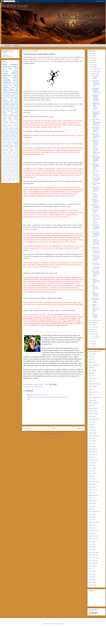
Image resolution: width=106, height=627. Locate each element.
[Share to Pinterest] (56, 384)
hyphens (16, 167)
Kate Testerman (93, 449)
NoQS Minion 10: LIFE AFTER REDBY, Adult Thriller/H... (96, 151)
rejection (12, 149)
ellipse (15, 166)
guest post (7, 67)
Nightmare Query (10, 75)
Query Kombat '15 (8, 84)
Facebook (5, 139)
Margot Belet (92, 484)
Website (16, 45)
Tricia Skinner (92, 574)
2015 (92, 65)
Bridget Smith (92, 378)
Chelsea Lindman (93, 392)
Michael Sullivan (14, 156)
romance (4, 174)
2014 (92, 67)
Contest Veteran (14, 138)
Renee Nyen (92, 541)
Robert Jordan (6, 142)
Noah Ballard (92, 517)
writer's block (11, 180)
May (93, 329)
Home (54, 428)
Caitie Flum (92, 381)
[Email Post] (46, 384)
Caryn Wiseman (93, 386)
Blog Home (7, 45)
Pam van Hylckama (94, 522)
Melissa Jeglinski (93, 495)
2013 (92, 341)
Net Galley (15, 141)
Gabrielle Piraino (93, 408)
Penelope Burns (93, 530)
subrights (4, 178)
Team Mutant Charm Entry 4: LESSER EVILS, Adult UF (96, 242)
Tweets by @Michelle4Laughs (8, 55)
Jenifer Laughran (93, 411)
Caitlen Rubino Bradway (95, 384)
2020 (92, 53)
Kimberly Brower (93, 454)
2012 (92, 343)
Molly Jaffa (91, 508)
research (14, 172)
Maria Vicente (92, 487)
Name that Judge (13, 107)
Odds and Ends (13, 129)
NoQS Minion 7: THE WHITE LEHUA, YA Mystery (96, 129)
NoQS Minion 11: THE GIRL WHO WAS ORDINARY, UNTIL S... (96, 158)
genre (8, 133)
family (4, 111)
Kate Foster (92, 443)
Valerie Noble (92, 579)
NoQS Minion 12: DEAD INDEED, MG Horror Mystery (96, 166)
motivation (10, 148)
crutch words (5, 166)
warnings (9, 179)
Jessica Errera (92, 432)
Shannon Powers (93, 555)
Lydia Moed (92, 476)
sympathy (9, 178)
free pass (15, 132)
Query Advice (7, 101)
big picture (16, 163)
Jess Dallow (92, 427)
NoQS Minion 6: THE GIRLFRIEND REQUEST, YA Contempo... (96, 122)
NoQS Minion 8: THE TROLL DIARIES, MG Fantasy (96, 136)
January (94, 338)
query (32, 386)
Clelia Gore (92, 394)
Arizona (7, 153)
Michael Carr (92, 498)
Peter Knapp (92, 533)
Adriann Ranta (92, 354)
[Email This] (49, 384)
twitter (17, 178)
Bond (8, 138)
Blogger (61, 623)
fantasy (4, 125)
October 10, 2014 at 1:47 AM (41, 395)
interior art (10, 168)
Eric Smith (91, 405)
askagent (7, 163)
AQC (10, 128)
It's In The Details (14, 6)
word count (5, 180)
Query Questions (38, 386)
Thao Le (91, 568)
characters (15, 124)
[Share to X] (52, 384)
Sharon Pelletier (93, 557)
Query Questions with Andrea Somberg (95, 293)
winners (4, 152)
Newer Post (26, 428)
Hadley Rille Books (9, 155)
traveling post (7, 124)
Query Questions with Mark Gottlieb (95, 315)
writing (16, 82)
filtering (16, 146)
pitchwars (5, 107)
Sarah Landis (92, 549)
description (11, 166)
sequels (16, 122)
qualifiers (13, 171)
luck (13, 168)
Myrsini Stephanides (94, 511)
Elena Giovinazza (93, 403)
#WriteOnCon (15, 152)
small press (10, 175)
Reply (28, 399)
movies (11, 122)
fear (4, 110)
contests (5, 91)
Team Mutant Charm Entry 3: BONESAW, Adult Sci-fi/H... (96, 234)
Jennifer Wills (92, 422)
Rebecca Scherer (93, 538)
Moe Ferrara (92, 506)
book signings (7, 143)
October (94, 73)
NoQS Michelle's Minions (96, 184)
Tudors (16, 160)
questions (15, 125)
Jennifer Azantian (93, 413)
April (93, 331)
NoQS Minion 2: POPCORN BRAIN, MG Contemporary (96, 90)
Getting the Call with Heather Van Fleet (96, 179)
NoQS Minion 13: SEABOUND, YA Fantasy (96, 173)
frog (10, 167)
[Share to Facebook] (54, 384)
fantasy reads (7, 117)
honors (12, 167)
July (93, 324)
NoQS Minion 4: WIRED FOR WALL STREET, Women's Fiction (96, 106)
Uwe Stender (92, 576)
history (4, 148)
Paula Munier (92, 528)
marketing (15, 118)
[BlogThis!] (51, 384)
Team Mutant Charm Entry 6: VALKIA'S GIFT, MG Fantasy (96, 258)
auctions (11, 163)
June (93, 327)
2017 (92, 60)
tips (12, 126)
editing (5, 89)
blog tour (6, 164)
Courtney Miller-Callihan (95, 397)
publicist (8, 171)
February (94, 336)
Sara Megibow (92, 546)
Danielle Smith (92, 400)
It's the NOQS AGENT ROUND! (95, 77)
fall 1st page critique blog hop (10, 108)
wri (8, 180)
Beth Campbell (92, 370)
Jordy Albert (15, 155)
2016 (92, 62)
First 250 (12, 153)
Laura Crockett (93, 468)
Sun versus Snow (10, 70)
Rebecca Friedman (94, 536)
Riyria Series (10, 159)
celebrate (5, 132)
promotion (10, 111)
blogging (16, 142)
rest (17, 172)
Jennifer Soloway (93, 419)
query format (9, 172)
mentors (5, 135)
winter (11, 136)
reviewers (15, 117)
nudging (16, 148)
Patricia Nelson (93, 525)
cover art (14, 87)
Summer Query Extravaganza (10, 98)
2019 (92, 55)
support (4, 119)
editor (7, 146)
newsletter (9, 125)
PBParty (14, 73)
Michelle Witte (92, 503)
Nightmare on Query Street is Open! (96, 201)
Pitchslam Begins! (94, 305)
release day (13, 89)
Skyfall (11, 142)
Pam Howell (92, 519)
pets (13, 170)
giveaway (9, 97)
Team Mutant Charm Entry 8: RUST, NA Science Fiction (96, 273)
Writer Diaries (11, 161)
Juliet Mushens (93, 441)
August (94, 322)
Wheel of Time (6, 131)
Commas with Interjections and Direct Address (95, 189)
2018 (92, 58)
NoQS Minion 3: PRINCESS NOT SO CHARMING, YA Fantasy (96, 97)
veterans (4, 179)
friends (12, 104)
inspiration (14, 64)
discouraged (5, 145)
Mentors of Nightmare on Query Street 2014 (96, 281)
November (95, 71)
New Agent (7, 94)
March (94, 333)
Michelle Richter (93, 500)
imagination (5, 168)
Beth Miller (91, 373)
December (95, 69)
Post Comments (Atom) (56, 433)
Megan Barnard (93, 489)
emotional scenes (8, 121)
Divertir (13, 128)
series (7, 136)
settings (16, 174)
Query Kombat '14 (10, 85)
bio (3, 164)
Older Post (80, 428)
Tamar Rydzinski (93, 563)
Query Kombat (10, 78)
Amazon (4, 153)
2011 (92, 345)
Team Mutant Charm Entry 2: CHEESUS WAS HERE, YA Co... (96, 226)
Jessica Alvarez (93, 430)
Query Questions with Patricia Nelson (95, 287)
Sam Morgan (92, 544)
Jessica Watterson (93, 435)
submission (5, 126)
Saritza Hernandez (94, 552)
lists (17, 133)
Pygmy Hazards (11, 157)
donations (11, 145)
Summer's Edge (11, 160)
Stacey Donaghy (93, 560)
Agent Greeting (13, 119)
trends (13, 178)
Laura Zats (91, 470)
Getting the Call (10, 68)
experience (11, 146)
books (7, 110)
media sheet (5, 170)
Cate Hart (91, 389)
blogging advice (11, 164)
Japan (16, 128)
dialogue (16, 143)
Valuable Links (14, 105)
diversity (10, 132)
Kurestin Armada (93, 460)
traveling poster (13, 92)
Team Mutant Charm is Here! (95, 211)
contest (12, 96)
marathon (16, 168)
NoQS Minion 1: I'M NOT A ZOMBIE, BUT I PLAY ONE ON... (96, 83)
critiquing (6, 80)
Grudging (5, 100)
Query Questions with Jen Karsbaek (95, 195)
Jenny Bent (92, 424)
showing (4, 175)
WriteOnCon (5, 161)
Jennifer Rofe (92, 416)
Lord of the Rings (7, 156)
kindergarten (13, 133)
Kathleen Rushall (93, 451)
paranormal (5, 149)
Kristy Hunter (92, 457)
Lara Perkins (92, 465)
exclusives (7, 167)
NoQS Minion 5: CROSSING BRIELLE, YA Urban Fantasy (96, 114)
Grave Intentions (7, 141)
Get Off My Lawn (13, 139)
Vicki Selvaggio (93, 582)
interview (15, 94)
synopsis (12, 150)
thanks (16, 150)
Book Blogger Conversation (10, 112)
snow (8, 150)
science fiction (10, 174)
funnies (4, 133)
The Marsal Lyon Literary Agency (48, 110)
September (95, 320)
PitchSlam (6, 96)
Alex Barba (91, 356)
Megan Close (92, 492)
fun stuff (11, 91)
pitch (8, 135)
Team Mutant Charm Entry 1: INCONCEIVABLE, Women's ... (96, 218)
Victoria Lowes (92, 585)
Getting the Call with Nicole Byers (96, 309)
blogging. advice (14, 131)
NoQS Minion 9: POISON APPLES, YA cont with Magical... (96, 143)
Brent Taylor (92, 375)
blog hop (15, 115)
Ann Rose (91, 367)
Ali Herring (91, 359)
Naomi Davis (92, 514)
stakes (10, 176)
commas (16, 164)
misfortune (10, 170)
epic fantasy (14, 110)
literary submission (7, 118)
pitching (4, 171)
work (9, 152)
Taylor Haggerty (93, 566)
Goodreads (10, 115)
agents (28, 386)
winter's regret (15, 179)
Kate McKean (92, 446)
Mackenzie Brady (93, 481)
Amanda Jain (92, 362)
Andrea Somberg (93, 365)
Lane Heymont (92, 462)
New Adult (5, 129)
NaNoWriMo (5, 157)
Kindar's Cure (13, 100)
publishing (12, 135)
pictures (16, 170)
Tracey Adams (92, 571)
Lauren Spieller (93, 473)
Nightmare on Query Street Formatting (96, 206)
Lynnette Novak (93, 479)
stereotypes (15, 176)
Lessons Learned (8, 114)
